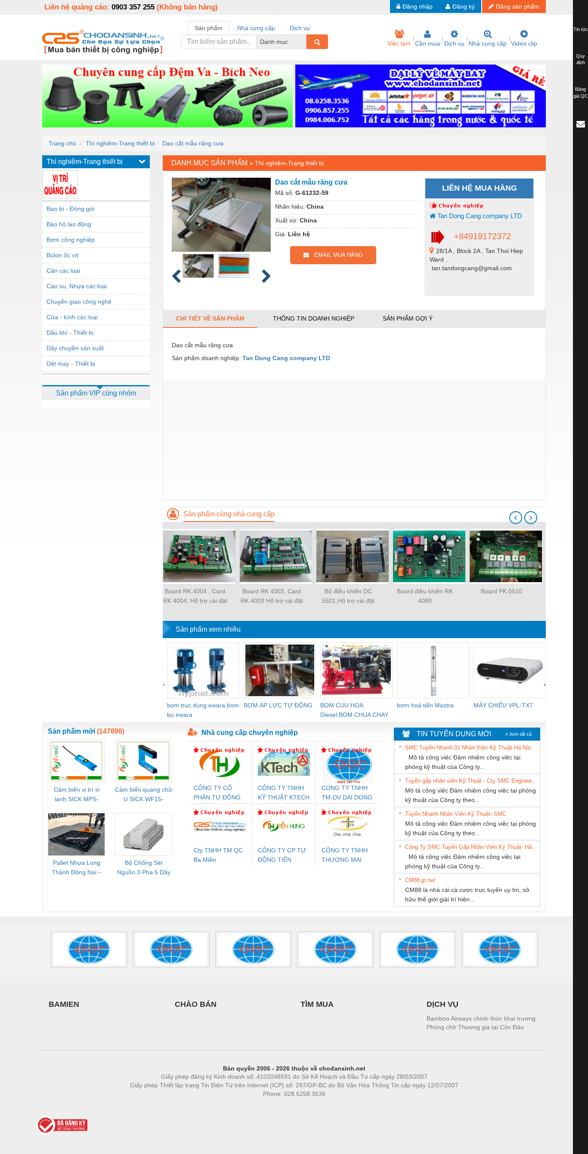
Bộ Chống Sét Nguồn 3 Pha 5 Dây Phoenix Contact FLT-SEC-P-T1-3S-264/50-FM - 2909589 (143, 868)
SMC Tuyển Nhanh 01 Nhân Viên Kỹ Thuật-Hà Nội (468, 747)
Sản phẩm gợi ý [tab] (408, 318)
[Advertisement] (354, 440)
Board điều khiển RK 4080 (425, 596)
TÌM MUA (317, 1004)
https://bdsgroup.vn (283, 1106)
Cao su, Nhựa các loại (76, 286)
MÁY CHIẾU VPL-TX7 (503, 705)
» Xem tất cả (518, 734)
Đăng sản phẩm (517, 6)
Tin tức (580, 29)
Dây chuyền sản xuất (75, 348)
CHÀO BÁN (196, 1004)
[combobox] (304, 42)
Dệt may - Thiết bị (70, 363)
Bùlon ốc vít (62, 255)
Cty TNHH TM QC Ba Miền (218, 855)
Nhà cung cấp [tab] (256, 28)
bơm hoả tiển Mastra (425, 705)
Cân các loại (63, 270)
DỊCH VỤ (442, 1004)
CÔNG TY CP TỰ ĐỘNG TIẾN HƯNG (282, 855)
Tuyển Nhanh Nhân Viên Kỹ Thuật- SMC (455, 814)
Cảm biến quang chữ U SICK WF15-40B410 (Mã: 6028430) (143, 795)
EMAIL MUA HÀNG (336, 255)
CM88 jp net (420, 880)
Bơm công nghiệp (70, 239)
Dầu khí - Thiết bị (69, 332)
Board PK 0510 (501, 591)
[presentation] (515, 517)
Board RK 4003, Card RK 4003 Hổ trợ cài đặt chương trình (272, 596)
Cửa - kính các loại (72, 317)
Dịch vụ (454, 43)
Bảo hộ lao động (68, 224)
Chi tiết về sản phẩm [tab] (210, 318)
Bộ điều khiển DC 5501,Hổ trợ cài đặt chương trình (348, 596)
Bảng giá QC (580, 92)
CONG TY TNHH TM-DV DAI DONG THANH (347, 793)
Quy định (580, 59)
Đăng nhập (417, 6)
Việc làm (399, 43)
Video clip (524, 43)
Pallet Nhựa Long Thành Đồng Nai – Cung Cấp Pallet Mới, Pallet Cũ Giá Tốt (77, 868)
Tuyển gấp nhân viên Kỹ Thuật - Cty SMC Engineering (471, 781)
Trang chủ (62, 143)
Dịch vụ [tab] (300, 28)
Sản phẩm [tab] (209, 28)
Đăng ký (463, 6)
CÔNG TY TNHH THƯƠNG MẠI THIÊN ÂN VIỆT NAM (345, 855)
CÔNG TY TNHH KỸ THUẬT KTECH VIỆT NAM (283, 793)
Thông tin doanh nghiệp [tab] (313, 318)
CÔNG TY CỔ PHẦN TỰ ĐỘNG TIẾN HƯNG (217, 793)
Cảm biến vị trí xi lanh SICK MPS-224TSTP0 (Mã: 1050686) (76, 795)
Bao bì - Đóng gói (70, 208)
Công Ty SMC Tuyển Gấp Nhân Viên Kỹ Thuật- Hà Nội (471, 847)
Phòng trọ (238, 1106)
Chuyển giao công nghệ (78, 301)
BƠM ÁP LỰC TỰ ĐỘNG (278, 705)
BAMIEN (64, 1004)
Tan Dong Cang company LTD (479, 215)
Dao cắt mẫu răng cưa (192, 143)
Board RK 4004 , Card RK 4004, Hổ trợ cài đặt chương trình (195, 596)
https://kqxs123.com (336, 1106)
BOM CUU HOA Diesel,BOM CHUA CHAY (354, 710)
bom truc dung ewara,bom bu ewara (203, 710)
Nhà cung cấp (488, 43)
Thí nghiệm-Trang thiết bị (120, 143)
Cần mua (427, 43)
